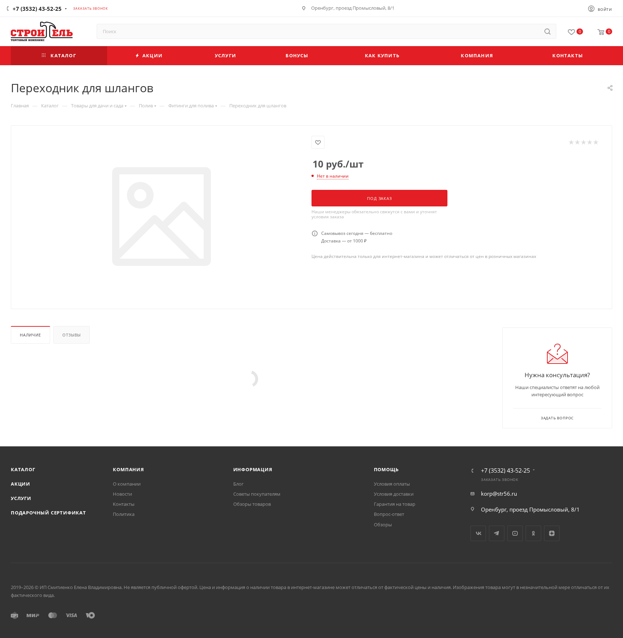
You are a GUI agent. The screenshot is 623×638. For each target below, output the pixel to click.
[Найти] (547, 31)
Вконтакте (478, 533)
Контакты (123, 504)
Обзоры (383, 524)
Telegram (496, 533)
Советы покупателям (256, 494)
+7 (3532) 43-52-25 (37, 8)
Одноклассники (533, 533)
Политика (123, 514)
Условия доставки (394, 494)
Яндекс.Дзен (552, 533)
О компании (127, 484)
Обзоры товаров (252, 504)
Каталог (23, 469)
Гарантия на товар (394, 504)
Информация (253, 469)
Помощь (386, 469)
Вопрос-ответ (389, 514)
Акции (20, 484)
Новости (122, 494)
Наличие (30, 335)
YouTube (515, 533)
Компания (128, 469)
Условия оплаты (392, 484)
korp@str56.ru (499, 493)
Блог (238, 484)
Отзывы (71, 335)
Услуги (21, 498)
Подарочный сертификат (48, 512)
